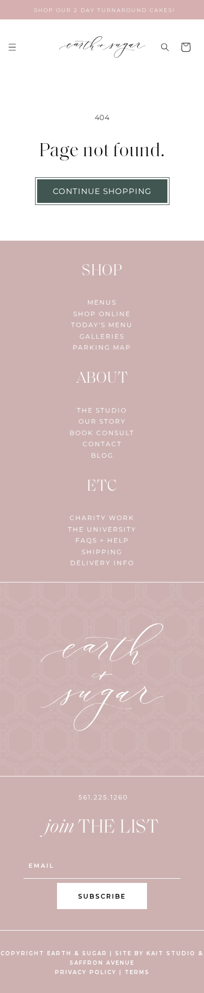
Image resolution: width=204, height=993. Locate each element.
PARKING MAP (102, 347)
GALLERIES (102, 336)
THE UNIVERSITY (102, 529)
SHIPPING (102, 552)
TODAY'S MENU (102, 325)
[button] (12, 47)
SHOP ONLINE (102, 314)
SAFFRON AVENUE (102, 962)
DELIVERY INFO (102, 563)
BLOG (102, 455)
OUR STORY (102, 421)
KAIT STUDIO (171, 953)
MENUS (102, 302)
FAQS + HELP (102, 540)
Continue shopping (102, 191)
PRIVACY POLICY (86, 972)
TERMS (137, 972)
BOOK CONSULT (102, 433)
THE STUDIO (102, 410)
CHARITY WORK (102, 518)
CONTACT (102, 444)
